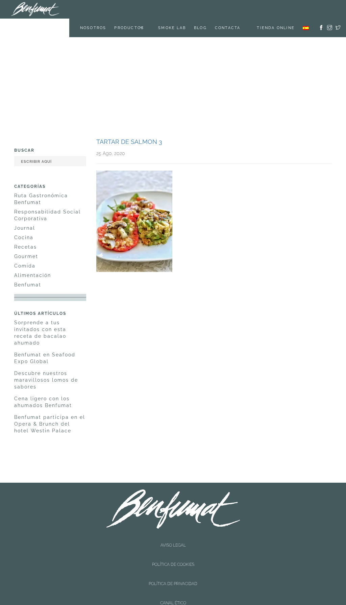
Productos (137, 9)
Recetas (25, 228)
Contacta (236, 9)
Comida (24, 247)
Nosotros (102, 9)
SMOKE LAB (180, 9)
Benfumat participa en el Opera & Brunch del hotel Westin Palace (49, 405)
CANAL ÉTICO (173, 537)
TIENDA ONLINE (276, 9)
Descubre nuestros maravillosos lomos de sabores (46, 361)
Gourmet (26, 238)
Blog (208, 9)
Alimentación (32, 256)
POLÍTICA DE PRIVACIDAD (173, 531)
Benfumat (27, 266)
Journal (24, 209)
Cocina (23, 219)
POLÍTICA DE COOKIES (173, 525)
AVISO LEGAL (173, 520)
